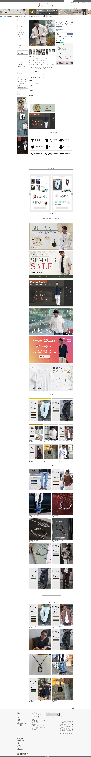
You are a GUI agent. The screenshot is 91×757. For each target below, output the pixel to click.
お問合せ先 (62, 712)
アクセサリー (20, 64)
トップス (19, 21)
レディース (25, 0)
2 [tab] (45, 15)
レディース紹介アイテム (22, 81)
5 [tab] (52, 213)
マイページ (36, 0)
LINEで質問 (79, 2)
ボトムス (19, 30)
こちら (36, 717)
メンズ (19, 0)
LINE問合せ (31, 0)
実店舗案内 (89, 2)
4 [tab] (46, 15)
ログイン (76, 2)
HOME (1, 16)
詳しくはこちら (70, 50)
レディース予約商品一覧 (22, 87)
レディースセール (20, 26)
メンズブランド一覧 (21, 77)
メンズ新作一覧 (20, 34)
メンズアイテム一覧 (5, 16)
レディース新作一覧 (21, 53)
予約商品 (19, 85)
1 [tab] (44, 15)
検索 (73, 1)
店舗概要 (18, 736)
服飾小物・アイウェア (21, 66)
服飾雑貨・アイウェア (21, 45)
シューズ (19, 47)
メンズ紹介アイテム (21, 83)
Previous (1, 12)
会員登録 (73, 2)
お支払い (18, 712)
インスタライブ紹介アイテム (22, 79)
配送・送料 (33, 712)
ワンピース (20, 62)
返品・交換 (47, 712)
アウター (19, 40)
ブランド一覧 (20, 73)
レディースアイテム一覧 (21, 51)
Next (90, 12)
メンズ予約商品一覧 (21, 89)
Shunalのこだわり (84, 2)
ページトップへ (73, 708)
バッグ (19, 49)
